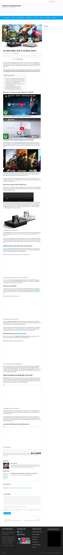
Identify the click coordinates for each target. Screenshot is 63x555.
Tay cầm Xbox (18, 454)
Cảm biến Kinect (7, 250)
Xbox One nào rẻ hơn (19, 333)
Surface (36, 17)
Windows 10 (34, 539)
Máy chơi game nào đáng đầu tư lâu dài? (13, 87)
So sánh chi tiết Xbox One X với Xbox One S (14, 89)
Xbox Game (31, 454)
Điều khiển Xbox (8, 453)
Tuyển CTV (5, 21)
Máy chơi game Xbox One (24, 453)
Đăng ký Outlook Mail (36, 544)
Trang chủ (6, 17)
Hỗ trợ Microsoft (35, 537)
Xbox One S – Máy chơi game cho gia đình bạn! (15, 79)
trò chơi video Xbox (20, 142)
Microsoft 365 (20, 17)
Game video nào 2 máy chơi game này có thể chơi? (16, 81)
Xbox (41, 17)
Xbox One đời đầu (35, 288)
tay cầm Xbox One (12, 248)
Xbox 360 (5, 175)
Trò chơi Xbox (24, 454)
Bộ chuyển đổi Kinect (15, 280)
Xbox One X (36, 62)
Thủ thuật (47, 17)
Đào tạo (54, 17)
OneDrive (34, 547)
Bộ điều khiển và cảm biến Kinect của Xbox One (15, 83)
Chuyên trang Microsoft (53, 529)
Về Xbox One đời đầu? (11, 85)
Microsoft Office (35, 542)
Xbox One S (15, 62)
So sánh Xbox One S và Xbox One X (9, 454)
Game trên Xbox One (15, 453)
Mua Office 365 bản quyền (37, 531)
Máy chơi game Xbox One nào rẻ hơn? (14, 86)
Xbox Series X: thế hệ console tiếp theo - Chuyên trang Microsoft (19, 487)
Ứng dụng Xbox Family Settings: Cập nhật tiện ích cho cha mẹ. (24, 473)
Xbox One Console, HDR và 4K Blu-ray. (14, 82)
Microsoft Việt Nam (35, 534)
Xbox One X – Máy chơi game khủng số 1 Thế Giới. (16, 78)
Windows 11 (29, 17)
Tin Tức (13, 17)
